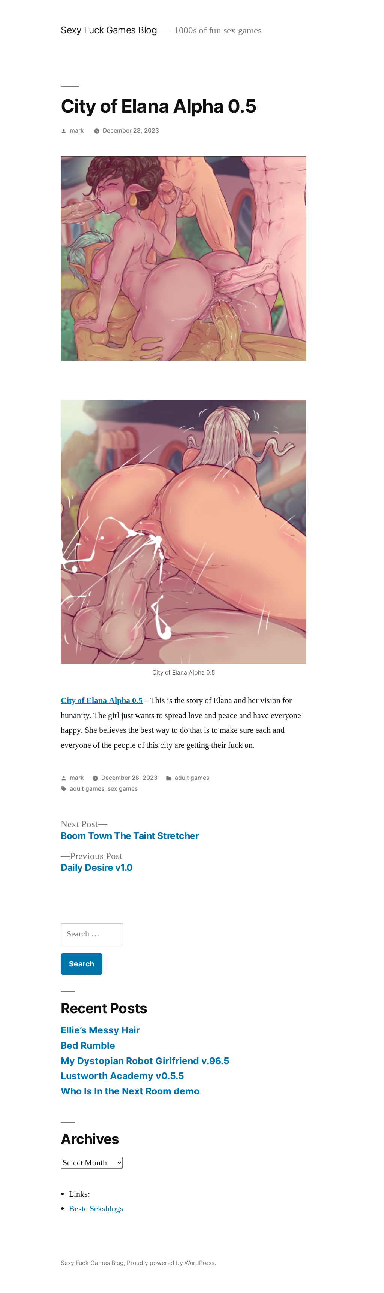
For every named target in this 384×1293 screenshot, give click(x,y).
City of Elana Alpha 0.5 (101, 700)
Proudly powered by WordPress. (171, 1262)
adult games (192, 777)
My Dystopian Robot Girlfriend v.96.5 (145, 1060)
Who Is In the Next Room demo (130, 1091)
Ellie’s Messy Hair (100, 1030)
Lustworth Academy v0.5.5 (122, 1075)
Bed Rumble (88, 1045)
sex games (123, 788)
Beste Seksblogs (96, 1208)
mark (77, 130)
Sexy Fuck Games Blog (109, 30)
